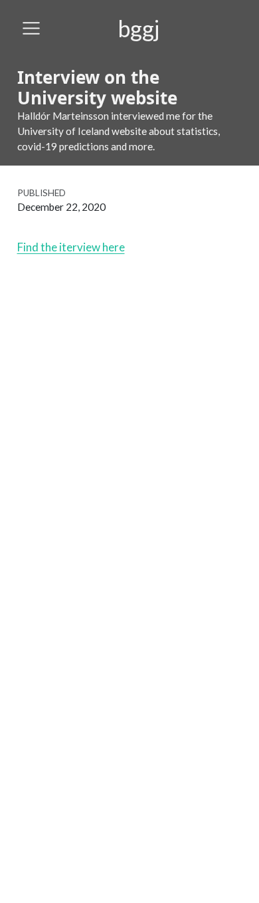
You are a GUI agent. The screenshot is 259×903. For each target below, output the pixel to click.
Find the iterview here (71, 247)
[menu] (31, 28)
